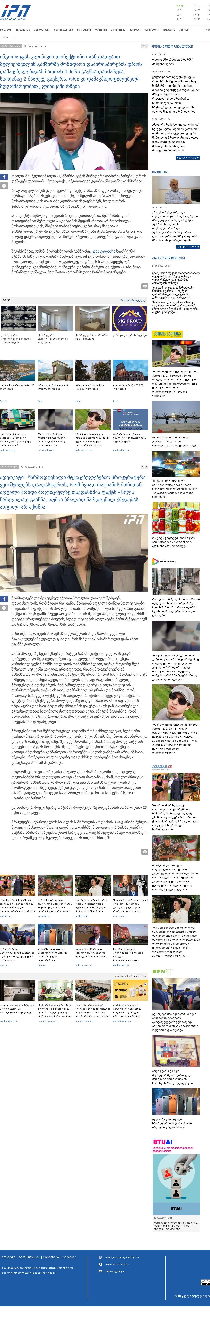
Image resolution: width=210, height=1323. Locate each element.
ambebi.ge (6, 916)
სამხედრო (151, 29)
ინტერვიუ (160, 172)
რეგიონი (101, 29)
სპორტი (135, 29)
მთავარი (6, 29)
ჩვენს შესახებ (29, 1257)
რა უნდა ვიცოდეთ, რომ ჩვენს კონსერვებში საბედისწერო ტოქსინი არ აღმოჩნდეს (173, 542)
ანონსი (184, 29)
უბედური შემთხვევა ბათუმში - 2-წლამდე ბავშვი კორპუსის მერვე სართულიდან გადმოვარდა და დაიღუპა (17, 441)
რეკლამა (69, 1257)
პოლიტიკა (23, 29)
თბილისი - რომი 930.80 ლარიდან (128, 387)
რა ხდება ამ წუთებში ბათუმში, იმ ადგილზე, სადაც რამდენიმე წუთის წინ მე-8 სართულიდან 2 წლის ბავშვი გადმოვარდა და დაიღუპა (176, 607)
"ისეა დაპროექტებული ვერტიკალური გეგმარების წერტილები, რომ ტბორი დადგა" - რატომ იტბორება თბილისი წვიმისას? (175, 488)
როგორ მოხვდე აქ (133, 300)
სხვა (5, 37)
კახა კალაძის (103, 251)
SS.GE (7, 300)
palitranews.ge (83, 965)
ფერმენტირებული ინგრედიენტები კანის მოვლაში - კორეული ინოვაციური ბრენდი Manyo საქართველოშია (128, 1012)
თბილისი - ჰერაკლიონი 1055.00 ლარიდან (53, 387)
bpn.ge (180, 5)
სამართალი (42, 29)
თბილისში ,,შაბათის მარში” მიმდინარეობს (172, 62)
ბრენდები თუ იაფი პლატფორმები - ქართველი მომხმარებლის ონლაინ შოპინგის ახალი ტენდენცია (172, 1077)
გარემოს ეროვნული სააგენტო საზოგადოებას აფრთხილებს (129, 438)
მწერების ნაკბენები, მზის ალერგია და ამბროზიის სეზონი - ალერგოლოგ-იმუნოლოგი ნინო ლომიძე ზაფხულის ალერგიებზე (55, 1012)
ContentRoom (138, 976)
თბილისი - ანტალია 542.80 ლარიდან (17, 387)
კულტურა (168, 29)
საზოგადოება (63, 29)
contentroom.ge (9, 1021)
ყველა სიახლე (186, 157)
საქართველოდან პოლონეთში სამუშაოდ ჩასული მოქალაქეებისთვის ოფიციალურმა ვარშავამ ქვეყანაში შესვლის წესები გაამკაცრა (130, 960)
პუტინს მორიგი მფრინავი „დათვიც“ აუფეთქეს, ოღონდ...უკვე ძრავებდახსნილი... (175, 441)
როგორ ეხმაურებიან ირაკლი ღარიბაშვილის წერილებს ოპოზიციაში (91, 953)
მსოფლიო (84, 29)
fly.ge (3, 401)
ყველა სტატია (187, 246)
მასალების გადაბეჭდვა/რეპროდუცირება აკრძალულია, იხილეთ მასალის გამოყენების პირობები (38, 1270)
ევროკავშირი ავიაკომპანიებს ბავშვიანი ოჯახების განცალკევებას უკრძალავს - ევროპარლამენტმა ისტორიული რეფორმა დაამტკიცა (17, 960)
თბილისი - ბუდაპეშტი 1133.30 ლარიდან (89, 387)
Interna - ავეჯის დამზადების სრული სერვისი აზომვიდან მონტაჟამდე (17, 1009)
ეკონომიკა (118, 29)
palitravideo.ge (8, 450)
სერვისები (51, 1257)
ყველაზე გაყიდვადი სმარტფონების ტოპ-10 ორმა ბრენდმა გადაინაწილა (52, 955)
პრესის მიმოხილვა (168, 258)
